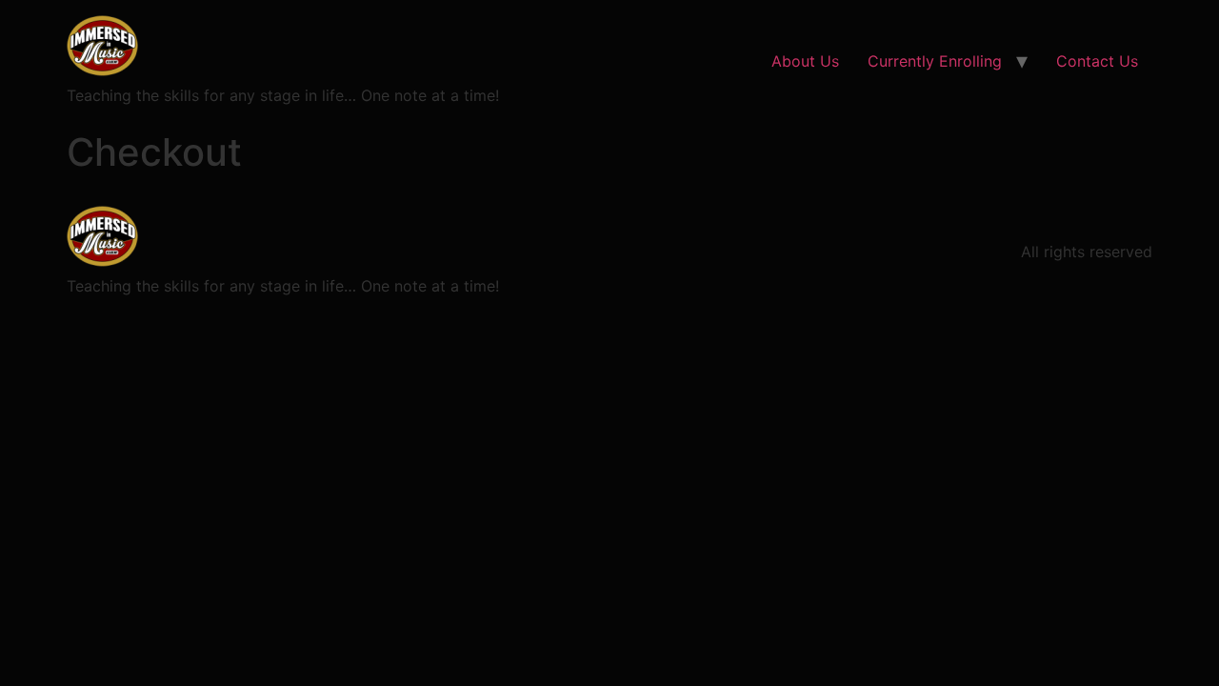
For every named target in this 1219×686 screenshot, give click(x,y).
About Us (805, 61)
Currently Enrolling (935, 61)
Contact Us (1097, 61)
